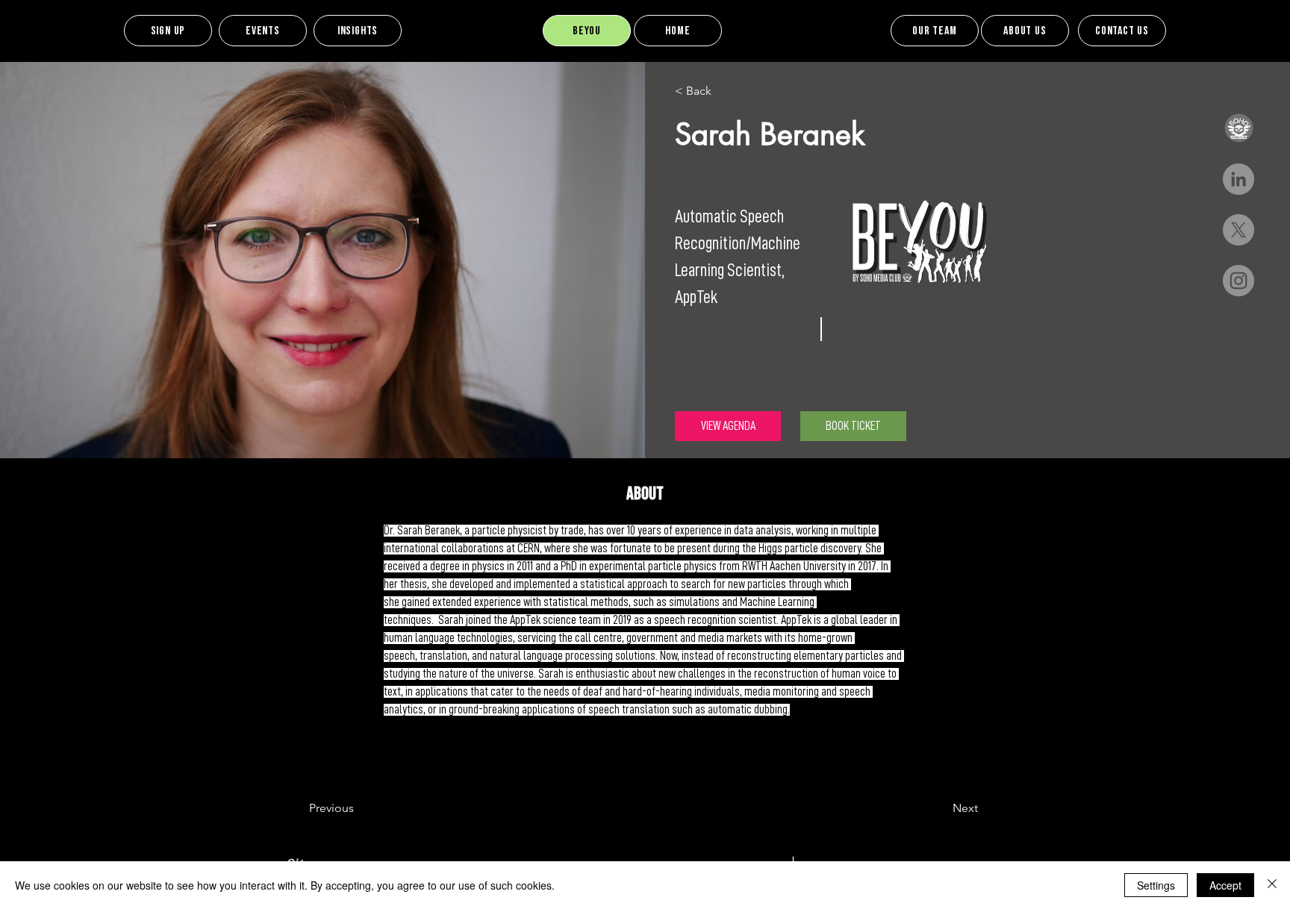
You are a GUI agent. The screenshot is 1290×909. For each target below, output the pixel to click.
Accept (1225, 885)
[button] (1238, 128)
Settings (1156, 885)
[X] (1238, 230)
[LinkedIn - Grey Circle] (1238, 179)
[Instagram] (1238, 280)
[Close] (1272, 885)
